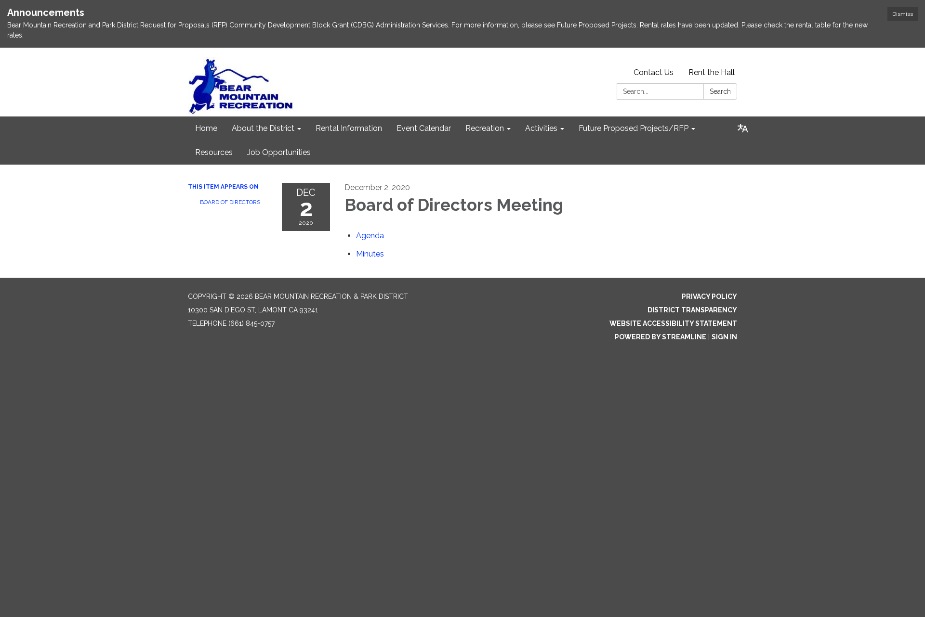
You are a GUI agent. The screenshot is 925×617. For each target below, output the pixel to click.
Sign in (724, 337)
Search (720, 91)
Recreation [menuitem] (484, 128)
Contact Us (654, 72)
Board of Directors (230, 202)
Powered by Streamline (660, 337)
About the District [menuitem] (263, 128)
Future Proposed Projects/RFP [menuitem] (633, 128)
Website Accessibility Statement (673, 323)
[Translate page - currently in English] (743, 128)
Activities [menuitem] (541, 128)
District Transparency (692, 310)
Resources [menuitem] (214, 152)
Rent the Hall (711, 72)
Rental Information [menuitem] (349, 128)
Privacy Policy (709, 296)
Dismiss (902, 14)
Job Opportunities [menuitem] (279, 152)
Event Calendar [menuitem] (423, 128)
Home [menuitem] (206, 128)
